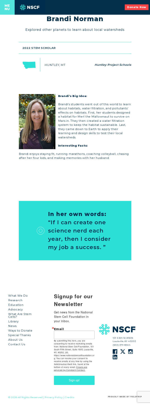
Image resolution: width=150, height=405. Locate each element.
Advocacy (15, 309)
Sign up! (74, 380)
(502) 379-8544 (121, 345)
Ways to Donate (20, 330)
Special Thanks (19, 335)
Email (59, 329)
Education (16, 305)
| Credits (68, 397)
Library (13, 321)
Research (15, 300)
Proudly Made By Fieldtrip (125, 396)
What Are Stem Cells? (20, 315)
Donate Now (136, 7)
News (12, 326)
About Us (15, 339)
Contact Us (16, 344)
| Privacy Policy (53, 397)
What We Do (18, 295)
